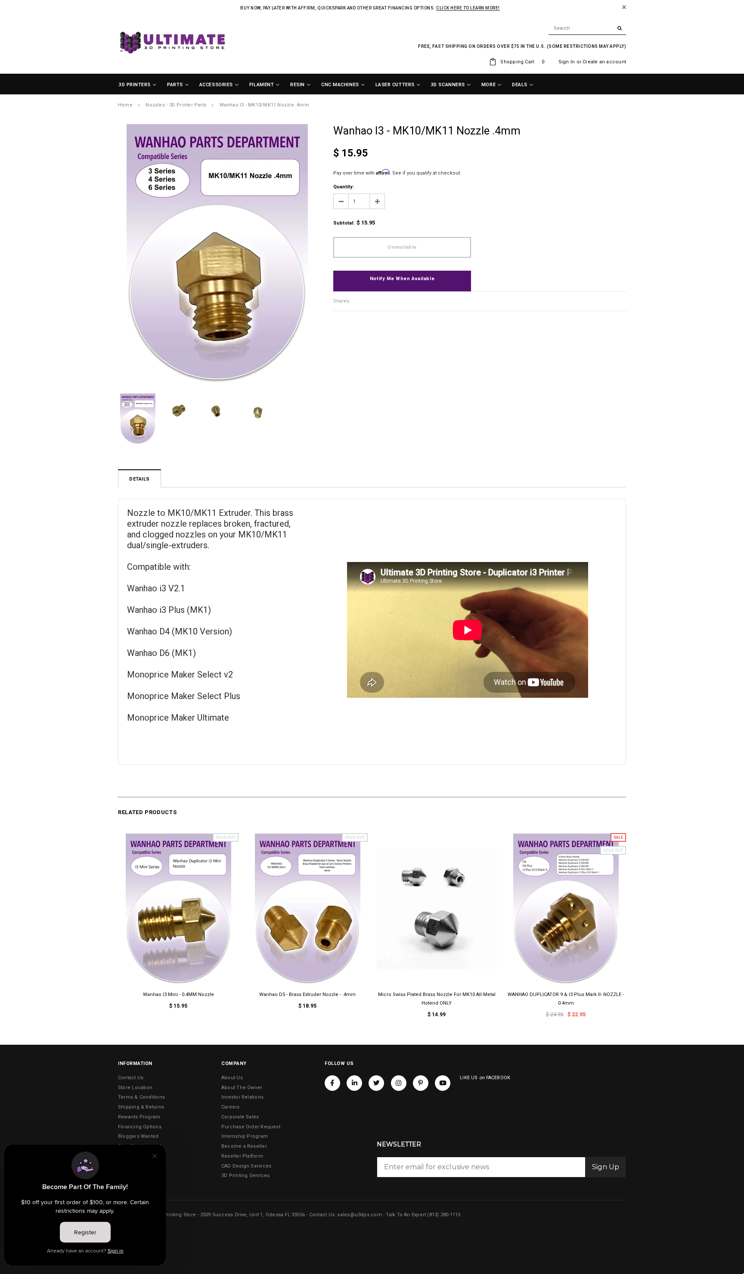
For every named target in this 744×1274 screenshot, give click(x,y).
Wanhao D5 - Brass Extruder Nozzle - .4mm (307, 994)
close (624, 7)
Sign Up (605, 1167)
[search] (587, 28)
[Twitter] (376, 1083)
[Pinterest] (420, 1083)
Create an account (604, 62)
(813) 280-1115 (443, 1215)
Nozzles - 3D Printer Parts (176, 105)
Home (125, 105)
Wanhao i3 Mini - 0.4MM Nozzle (178, 994)
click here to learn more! (468, 8)
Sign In (566, 62)
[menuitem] (138, 85)
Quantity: (343, 187)
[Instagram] (398, 1083)
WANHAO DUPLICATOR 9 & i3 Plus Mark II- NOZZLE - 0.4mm (566, 999)
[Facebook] (332, 1083)
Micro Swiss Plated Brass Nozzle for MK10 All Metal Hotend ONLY (437, 999)
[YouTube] (442, 1083)
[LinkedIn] (354, 1083)
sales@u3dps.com (359, 1215)
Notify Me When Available (402, 278)
